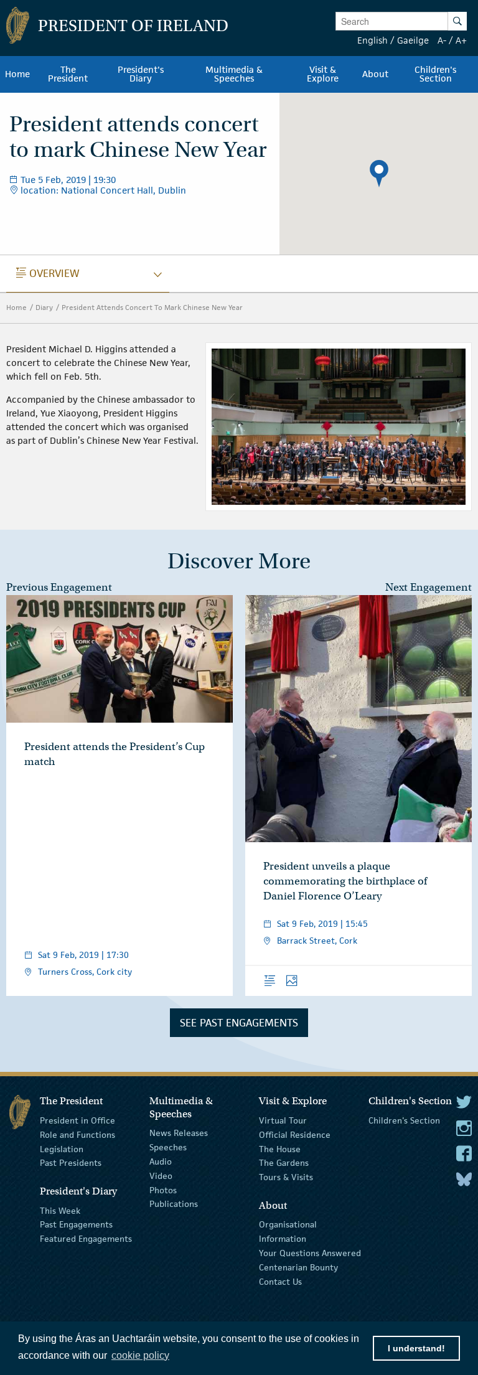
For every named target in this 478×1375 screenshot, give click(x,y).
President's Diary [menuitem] (141, 74)
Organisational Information (288, 1231)
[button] (379, 173)
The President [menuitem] (68, 74)
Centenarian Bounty (298, 1267)
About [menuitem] (375, 74)
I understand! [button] (416, 1348)
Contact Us (280, 1281)
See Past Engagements (239, 1023)
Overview (48, 273)
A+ (461, 40)
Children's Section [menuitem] (435, 74)
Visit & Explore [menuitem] (323, 74)
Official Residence (294, 1134)
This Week (60, 1210)
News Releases (178, 1132)
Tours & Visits (286, 1177)
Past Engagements (76, 1224)
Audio (160, 1161)
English (372, 40)
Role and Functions (77, 1134)
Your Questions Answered (310, 1253)
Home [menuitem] (17, 74)
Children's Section (404, 1120)
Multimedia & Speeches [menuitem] (234, 74)
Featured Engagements (86, 1238)
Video (160, 1175)
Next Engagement (428, 587)
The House (280, 1148)
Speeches (168, 1147)
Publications (173, 1203)
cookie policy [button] (140, 1355)
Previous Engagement (59, 587)
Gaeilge (413, 40)
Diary (44, 307)
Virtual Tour (283, 1120)
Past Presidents (70, 1162)
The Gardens (284, 1162)
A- (442, 40)
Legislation (61, 1148)
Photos (163, 1189)
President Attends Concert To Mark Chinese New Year (152, 307)
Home (16, 307)
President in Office (77, 1120)
